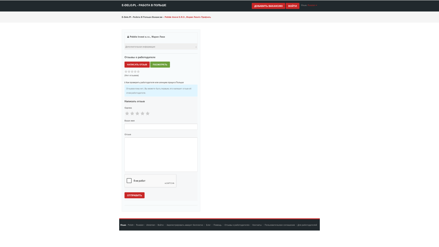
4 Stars (142, 113)
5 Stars (147, 113)
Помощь (217, 224)
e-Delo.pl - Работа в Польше (144, 5)
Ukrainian (150, 224)
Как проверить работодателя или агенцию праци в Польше (155, 82)
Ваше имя (129, 120)
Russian (140, 224)
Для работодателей (308, 224)
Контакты (257, 224)
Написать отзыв (137, 64)
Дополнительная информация (140, 46)
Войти (292, 6)
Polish (131, 224)
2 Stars (132, 113)
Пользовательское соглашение (280, 224)
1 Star (127, 113)
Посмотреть (160, 64)
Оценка (128, 107)
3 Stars (137, 113)
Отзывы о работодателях (237, 224)
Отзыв (127, 134)
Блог (208, 224)
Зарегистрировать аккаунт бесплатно (185, 224)
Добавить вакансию (268, 6)
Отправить (134, 195)
